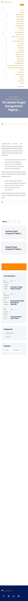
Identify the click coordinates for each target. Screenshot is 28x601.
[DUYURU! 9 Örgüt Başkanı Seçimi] (6, 285)
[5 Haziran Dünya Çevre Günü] (6, 314)
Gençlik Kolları (20, 61)
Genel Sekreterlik (19, 32)
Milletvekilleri (20, 45)
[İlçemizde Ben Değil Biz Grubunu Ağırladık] (6, 299)
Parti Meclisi (21, 39)
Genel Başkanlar (19, 25)
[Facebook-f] (4, 596)
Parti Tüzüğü (20, 17)
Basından (15, 97)
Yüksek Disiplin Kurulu (18, 41)
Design (7, 350)
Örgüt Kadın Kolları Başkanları (16, 68)
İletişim (22, 83)
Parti (22, 10)
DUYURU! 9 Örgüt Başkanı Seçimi (16, 288)
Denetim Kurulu (20, 54)
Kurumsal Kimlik (20, 14)
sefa (21, 144)
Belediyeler (21, 48)
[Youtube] (18, 596)
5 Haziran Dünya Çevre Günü (16, 317)
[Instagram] (14, 596)
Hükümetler (21, 28)
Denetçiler (21, 43)
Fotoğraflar (21, 81)
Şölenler (21, 76)
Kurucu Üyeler (20, 23)
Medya (22, 70)
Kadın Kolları (20, 59)
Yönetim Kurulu (20, 52)
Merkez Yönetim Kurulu (18, 37)
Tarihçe (22, 12)
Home (10, 97)
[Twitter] (9, 596)
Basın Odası (21, 72)
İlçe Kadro (21, 50)
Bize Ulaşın (21, 86)
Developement (16, 350)
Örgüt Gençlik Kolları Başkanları (15, 65)
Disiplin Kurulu (20, 56)
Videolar (21, 79)
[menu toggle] (22, 5)
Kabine (22, 30)
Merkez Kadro (20, 34)
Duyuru (7, 337)
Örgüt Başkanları (19, 63)
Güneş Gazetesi (19, 74)
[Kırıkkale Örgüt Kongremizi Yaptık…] (10, 221)
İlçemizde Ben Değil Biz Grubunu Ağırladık (17, 302)
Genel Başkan (20, 19)
